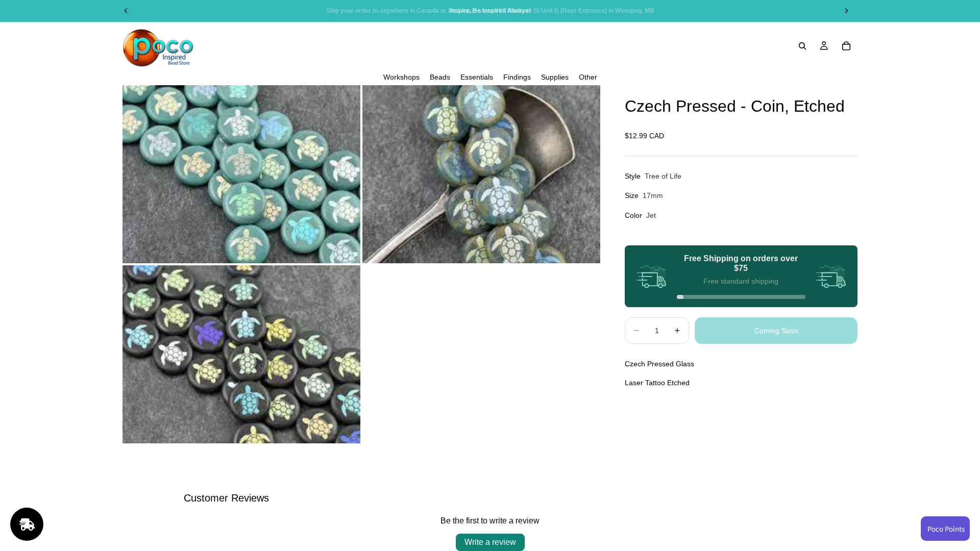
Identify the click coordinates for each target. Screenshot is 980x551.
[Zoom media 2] (481, 174)
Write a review (490, 542)
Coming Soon (776, 331)
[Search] (802, 46)
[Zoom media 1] (241, 174)
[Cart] (846, 46)
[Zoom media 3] (241, 354)
